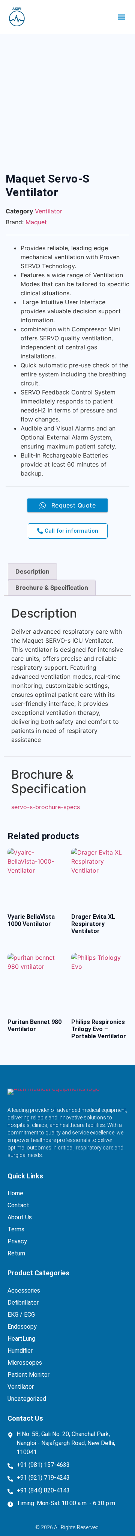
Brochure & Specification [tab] (51, 587)
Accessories (24, 1290)
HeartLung (21, 1338)
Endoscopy (22, 1326)
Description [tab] (32, 571)
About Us (20, 1217)
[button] (121, 17)
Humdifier (20, 1350)
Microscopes (25, 1362)
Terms (16, 1229)
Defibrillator (23, 1302)
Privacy (17, 1241)
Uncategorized (27, 1398)
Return (16, 1253)
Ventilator (48, 211)
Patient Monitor (29, 1374)
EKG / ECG (21, 1314)
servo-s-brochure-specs (45, 807)
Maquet (36, 222)
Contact (18, 1205)
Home (15, 1193)
